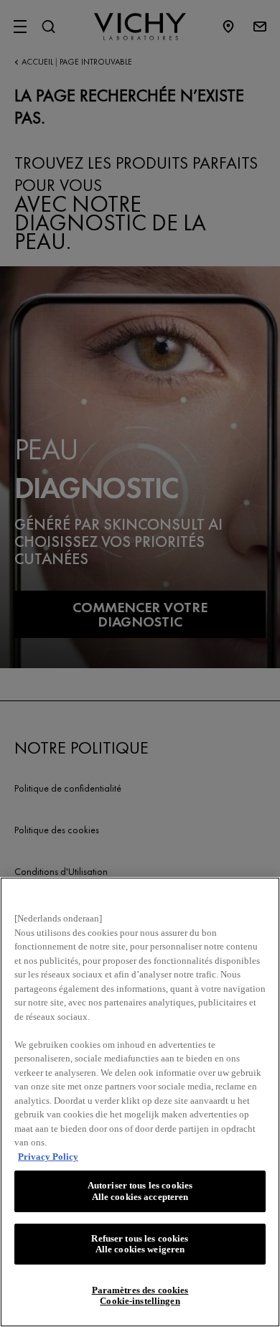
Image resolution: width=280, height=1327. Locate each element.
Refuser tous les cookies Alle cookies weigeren (139, 1244)
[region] (140, 1102)
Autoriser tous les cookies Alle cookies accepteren (140, 1191)
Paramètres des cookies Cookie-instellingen (140, 1296)
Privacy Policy (48, 1156)
